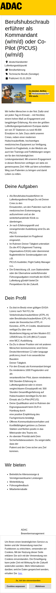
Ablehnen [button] (40, 586)
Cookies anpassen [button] (16, 586)
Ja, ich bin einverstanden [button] (28, 580)
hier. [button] (20, 573)
